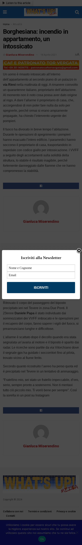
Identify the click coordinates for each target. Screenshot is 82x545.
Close (79, 251)
